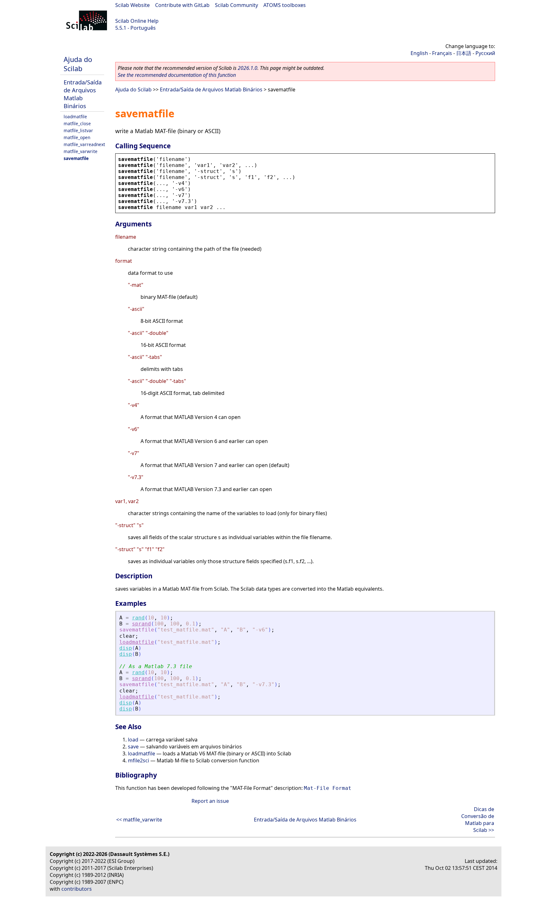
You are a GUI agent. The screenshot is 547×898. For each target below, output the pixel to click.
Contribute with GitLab (182, 5)
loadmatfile (75, 117)
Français (442, 53)
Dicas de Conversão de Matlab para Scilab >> (477, 819)
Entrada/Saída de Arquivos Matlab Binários (211, 89)
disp (125, 648)
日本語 (463, 53)
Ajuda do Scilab (78, 64)
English (419, 53)
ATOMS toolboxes (284, 5)
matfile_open (77, 137)
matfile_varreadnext (84, 144)
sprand (141, 624)
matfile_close (77, 123)
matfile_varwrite (80, 151)
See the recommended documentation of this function (177, 74)
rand (138, 618)
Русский (485, 53)
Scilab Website (132, 5)
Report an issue (210, 800)
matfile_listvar (78, 130)
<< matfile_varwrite (139, 819)
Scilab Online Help (137, 20)
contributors (76, 888)
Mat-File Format (327, 788)
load (133, 739)
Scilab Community (236, 5)
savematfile (76, 158)
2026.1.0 (247, 68)
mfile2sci (138, 760)
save (133, 746)
